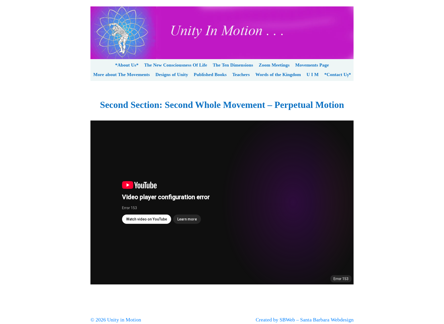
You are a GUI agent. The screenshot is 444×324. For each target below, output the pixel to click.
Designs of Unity (171, 74)
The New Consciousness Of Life (175, 65)
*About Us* (126, 65)
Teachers (241, 74)
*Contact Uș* (337, 74)
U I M (313, 74)
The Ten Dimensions (233, 65)
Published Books (210, 74)
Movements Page (312, 65)
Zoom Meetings (274, 65)
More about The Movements (121, 74)
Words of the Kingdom (278, 74)
